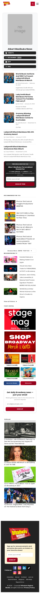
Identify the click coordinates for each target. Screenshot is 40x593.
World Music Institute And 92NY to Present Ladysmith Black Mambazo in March (25, 77)
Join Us (30, 577)
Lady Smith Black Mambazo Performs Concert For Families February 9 (24, 97)
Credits (11, 53)
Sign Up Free (20, 184)
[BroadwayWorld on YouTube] (19, 572)
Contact (24, 577)
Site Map (29, 579)
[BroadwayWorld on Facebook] (15, 568)
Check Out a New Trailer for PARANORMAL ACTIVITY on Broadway (28, 268)
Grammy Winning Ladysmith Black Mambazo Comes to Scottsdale (24, 116)
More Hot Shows (11, 383)
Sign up (20, 409)
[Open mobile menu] (37, 4)
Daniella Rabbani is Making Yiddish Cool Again (26, 259)
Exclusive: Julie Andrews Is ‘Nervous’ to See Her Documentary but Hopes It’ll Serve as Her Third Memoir (19, 441)
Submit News (12, 579)
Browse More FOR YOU (18, 251)
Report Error (20, 582)
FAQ (9, 66)
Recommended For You (12, 195)
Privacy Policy (29, 588)
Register (21, 4)
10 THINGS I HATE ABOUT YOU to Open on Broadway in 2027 (19, 484)
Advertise (10, 577)
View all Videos (9, 301)
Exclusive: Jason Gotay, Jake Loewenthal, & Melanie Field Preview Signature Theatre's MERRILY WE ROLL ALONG (28, 280)
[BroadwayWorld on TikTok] (29, 568)
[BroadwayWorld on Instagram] (19, 568)
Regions (21, 579)
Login (27, 4)
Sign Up (12, 560)
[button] (33, 4)
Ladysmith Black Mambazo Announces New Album (15, 147)
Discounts (28, 383)
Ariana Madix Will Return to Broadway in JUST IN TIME (19, 463)
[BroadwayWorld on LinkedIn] (24, 568)
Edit (9, 62)
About (17, 577)
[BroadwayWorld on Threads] (15, 572)
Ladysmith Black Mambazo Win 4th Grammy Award (19, 133)
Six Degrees (14, 57)
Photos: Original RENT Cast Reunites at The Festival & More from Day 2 (19, 505)
